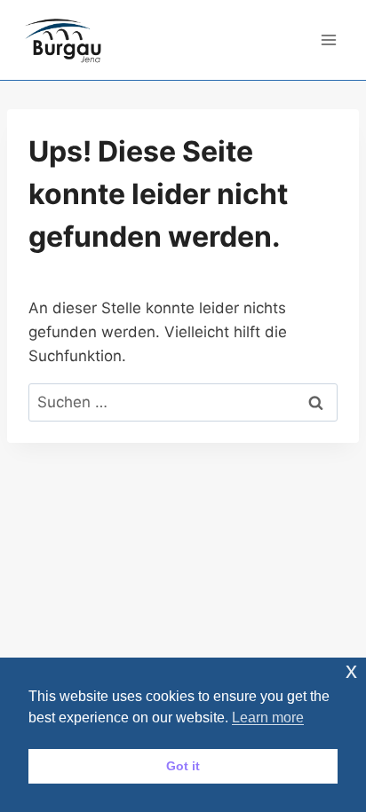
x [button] (351, 670)
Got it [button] (183, 766)
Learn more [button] (268, 717)
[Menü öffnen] (328, 39)
